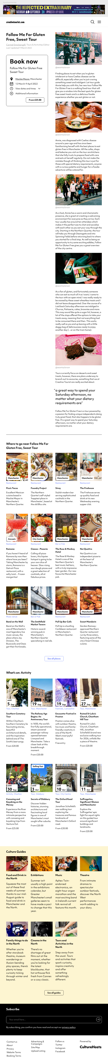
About (10, 1045)
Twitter (58, 1045)
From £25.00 (35, 100)
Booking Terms (14, 1056)
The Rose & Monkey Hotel (65, 550)
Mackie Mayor (22, 79)
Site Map (35, 1047)
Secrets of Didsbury (40, 799)
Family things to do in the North (17, 942)
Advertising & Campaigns (37, 1042)
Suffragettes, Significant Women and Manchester (89, 802)
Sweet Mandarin (88, 621)
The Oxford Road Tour (63, 800)
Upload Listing (38, 1051)
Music (58, 875)
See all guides (54, 992)
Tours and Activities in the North (64, 943)
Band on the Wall (14, 621)
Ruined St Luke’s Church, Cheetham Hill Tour (89, 716)
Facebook (60, 1051)
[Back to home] (15, 22)
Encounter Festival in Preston (65, 715)
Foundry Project (39, 488)
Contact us (12, 1042)
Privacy (10, 1049)
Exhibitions (37, 875)
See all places (54, 658)
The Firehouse (87, 488)
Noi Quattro (86, 549)
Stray (58, 488)
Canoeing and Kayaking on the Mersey (14, 802)
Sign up (98, 1020)
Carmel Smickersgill (15, 44)
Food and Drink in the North (16, 876)
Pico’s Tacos (12, 488)
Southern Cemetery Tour (15, 715)
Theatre (84, 875)
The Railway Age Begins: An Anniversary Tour (39, 716)
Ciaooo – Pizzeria (39, 549)
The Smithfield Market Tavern (38, 623)
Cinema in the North (38, 942)
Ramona (10, 549)
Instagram (60, 1048)
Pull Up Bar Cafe (63, 621)
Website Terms (14, 1052)
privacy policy (68, 1027)
